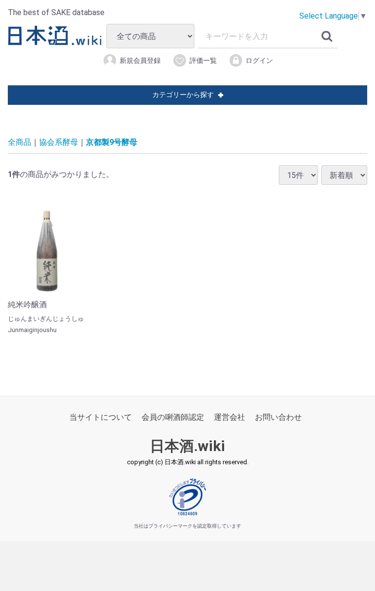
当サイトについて (100, 417)
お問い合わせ (278, 417)
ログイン (259, 60)
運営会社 (229, 417)
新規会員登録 (140, 60)
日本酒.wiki (187, 445)
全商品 (19, 142)
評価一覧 (203, 60)
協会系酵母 (58, 142)
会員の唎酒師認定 (173, 417)
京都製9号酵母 (111, 142)
